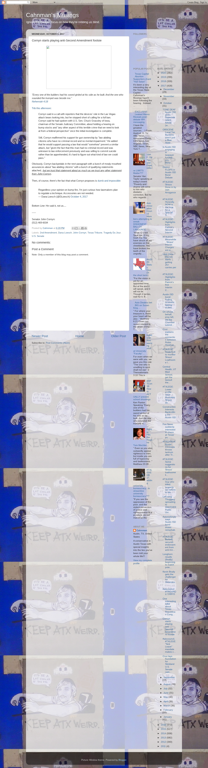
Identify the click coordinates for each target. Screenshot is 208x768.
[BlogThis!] (76, 228)
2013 (164, 737)
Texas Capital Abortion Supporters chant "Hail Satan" (142, 78)
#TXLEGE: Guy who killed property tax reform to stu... (169, 486)
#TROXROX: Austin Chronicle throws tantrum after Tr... (169, 448)
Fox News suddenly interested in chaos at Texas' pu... (169, 431)
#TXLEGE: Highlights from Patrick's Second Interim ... (169, 226)
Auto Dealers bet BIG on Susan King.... (142, 305)
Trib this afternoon (41, 108)
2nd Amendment (48, 232)
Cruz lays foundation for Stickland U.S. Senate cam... (169, 664)
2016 (164, 725)
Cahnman (141, 530)
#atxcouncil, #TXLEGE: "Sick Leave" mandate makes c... (169, 645)
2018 (164, 81)
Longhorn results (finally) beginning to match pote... (169, 561)
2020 (164, 73)
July (165, 688)
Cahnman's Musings (52, 15)
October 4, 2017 (79, 196)
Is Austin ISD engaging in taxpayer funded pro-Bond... (169, 155)
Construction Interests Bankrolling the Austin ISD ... (169, 413)
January (167, 717)
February (168, 710)
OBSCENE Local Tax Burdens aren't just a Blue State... (169, 136)
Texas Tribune (95, 232)
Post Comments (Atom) (58, 343)
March (167, 705)
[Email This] (73, 228)
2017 (164, 86)
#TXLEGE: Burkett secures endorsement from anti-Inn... (169, 543)
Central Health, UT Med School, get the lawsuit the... (169, 375)
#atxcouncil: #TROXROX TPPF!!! (169, 592)
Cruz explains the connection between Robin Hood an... (169, 337)
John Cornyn (79, 232)
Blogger (122, 760)
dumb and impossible (109, 180)
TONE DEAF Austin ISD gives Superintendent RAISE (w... (169, 117)
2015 (164, 729)
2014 (164, 733)
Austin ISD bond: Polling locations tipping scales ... (168, 301)
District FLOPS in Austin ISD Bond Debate (169, 172)
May (166, 697)
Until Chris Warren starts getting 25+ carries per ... (169, 262)
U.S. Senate (38, 236)
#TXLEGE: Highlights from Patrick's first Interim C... (169, 282)
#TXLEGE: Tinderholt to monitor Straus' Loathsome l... (169, 356)
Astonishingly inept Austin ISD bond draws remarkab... (169, 525)
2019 (164, 77)
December (168, 89)
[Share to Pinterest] (85, 228)
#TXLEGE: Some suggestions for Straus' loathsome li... (169, 467)
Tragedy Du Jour (112, 232)
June (166, 693)
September (169, 677)
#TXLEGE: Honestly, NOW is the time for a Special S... (169, 207)
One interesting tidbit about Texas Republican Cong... (169, 606)
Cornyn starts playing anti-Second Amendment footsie (169, 626)
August (167, 684)
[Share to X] (79, 228)
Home (79, 336)
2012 (164, 742)
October (167, 103)
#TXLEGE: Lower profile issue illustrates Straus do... (169, 395)
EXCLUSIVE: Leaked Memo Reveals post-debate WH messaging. (141, 117)
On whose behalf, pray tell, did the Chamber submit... (169, 318)
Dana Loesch (65, 232)
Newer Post (40, 336)
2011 (163, 746)
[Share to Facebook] (82, 228)
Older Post (118, 336)
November (168, 96)
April (166, 701)
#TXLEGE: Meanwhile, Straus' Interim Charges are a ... (169, 243)
